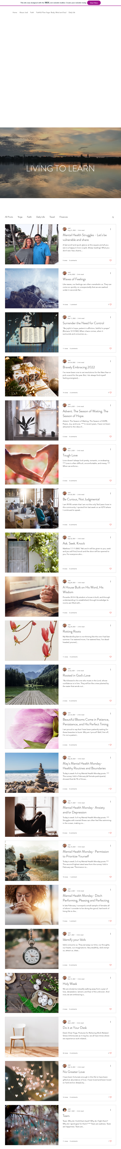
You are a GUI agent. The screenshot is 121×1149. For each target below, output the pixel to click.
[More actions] (111, 229)
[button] (113, 217)
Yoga (20, 217)
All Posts (9, 217)
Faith (29, 217)
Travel (52, 217)
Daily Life (40, 217)
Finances (64, 217)
